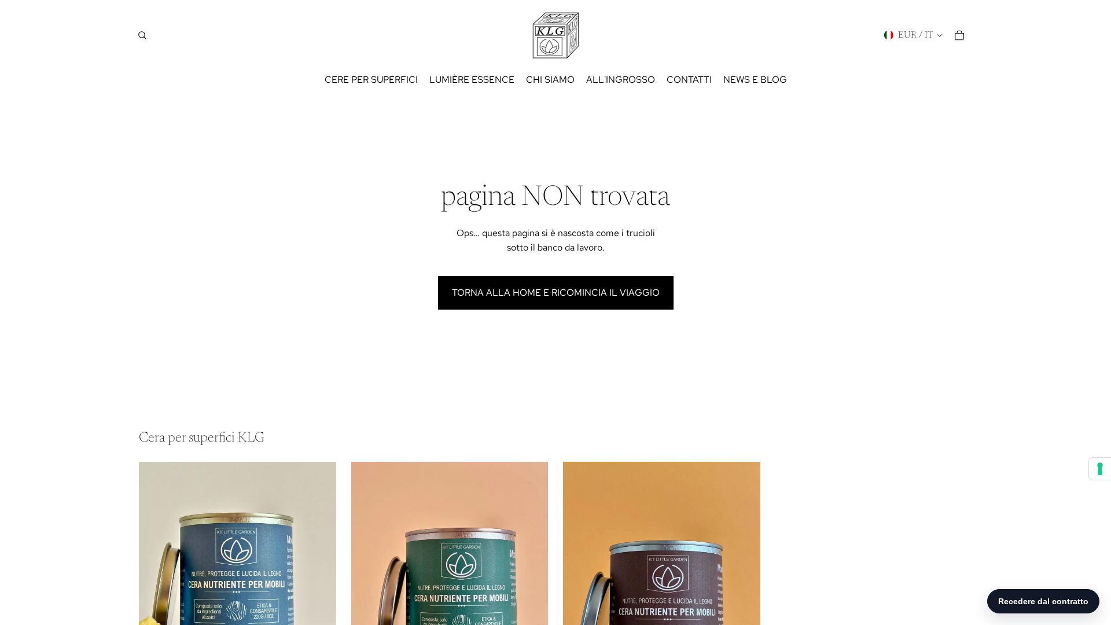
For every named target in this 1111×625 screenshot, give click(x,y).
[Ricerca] (142, 35)
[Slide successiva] (318, 585)
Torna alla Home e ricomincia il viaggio (556, 292)
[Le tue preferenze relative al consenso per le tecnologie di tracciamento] (1100, 469)
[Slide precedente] (156, 585)
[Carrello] (959, 35)
